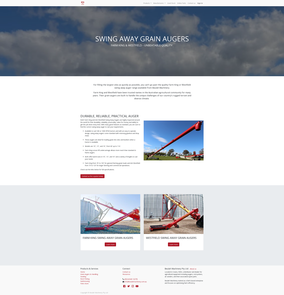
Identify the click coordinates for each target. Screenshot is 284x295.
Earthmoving (85, 281)
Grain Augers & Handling (89, 274)
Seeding (83, 277)
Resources (126, 274)
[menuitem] (171, 3)
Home (82, 272)
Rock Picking (84, 279)
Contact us (126, 272)
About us (193, 269)
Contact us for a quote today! (92, 176)
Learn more (110, 244)
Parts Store (84, 283)
